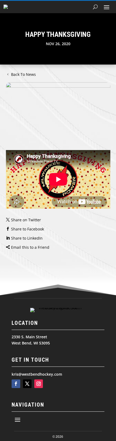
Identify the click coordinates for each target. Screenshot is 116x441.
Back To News (23, 74)
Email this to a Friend (30, 247)
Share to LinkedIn (27, 238)
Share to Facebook (27, 229)
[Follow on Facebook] (16, 383)
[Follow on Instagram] (38, 383)
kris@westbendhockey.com (37, 374)
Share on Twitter (26, 219)
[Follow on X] (27, 383)
